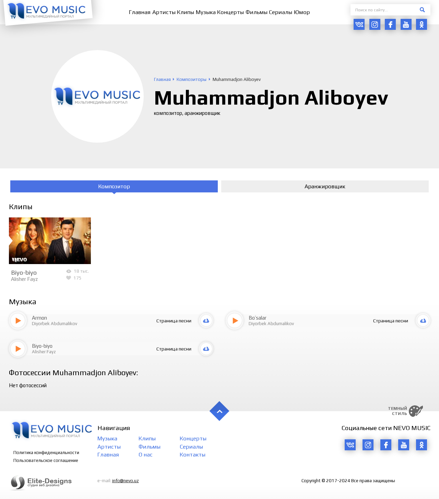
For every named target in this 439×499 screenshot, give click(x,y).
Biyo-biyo (24, 272)
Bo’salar (257, 318)
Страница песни (173, 320)
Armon (39, 318)
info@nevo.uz (125, 480)
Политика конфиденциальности (46, 452)
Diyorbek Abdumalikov (54, 323)
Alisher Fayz (24, 279)
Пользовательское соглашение (45, 460)
